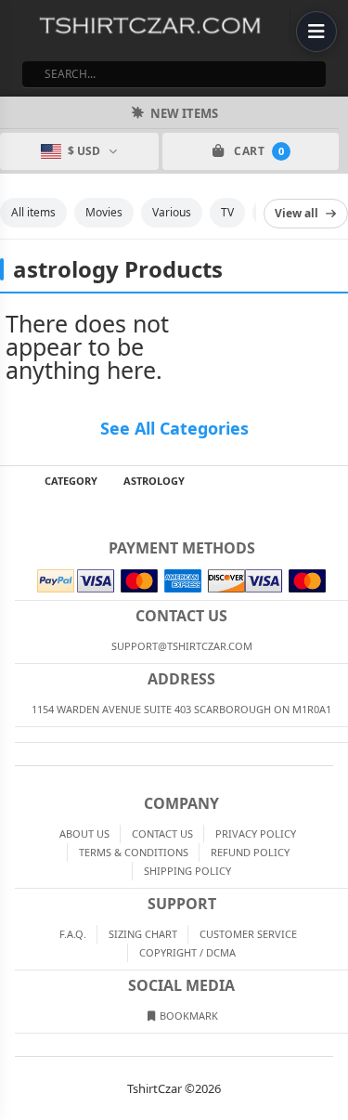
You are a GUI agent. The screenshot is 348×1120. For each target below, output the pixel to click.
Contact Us (162, 833)
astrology (154, 481)
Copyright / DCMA (187, 952)
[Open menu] (316, 31)
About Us (84, 833)
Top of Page (335, 481)
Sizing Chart (143, 934)
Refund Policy (250, 852)
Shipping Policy (187, 871)
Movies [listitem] (103, 212)
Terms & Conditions (133, 852)
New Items (184, 113)
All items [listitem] (33, 212)
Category (71, 481)
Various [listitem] (171, 212)
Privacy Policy (255, 833)
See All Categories (174, 428)
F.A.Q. (72, 934)
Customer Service (248, 934)
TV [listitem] (227, 212)
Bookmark (187, 1015)
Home (13, 481)
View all (296, 213)
